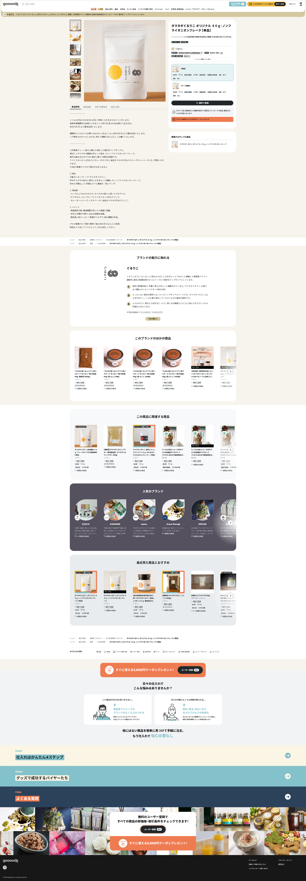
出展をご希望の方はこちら (257, 864)
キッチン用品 (131, 9)
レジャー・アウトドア (193, 9)
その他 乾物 (101, 243)
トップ (72, 240)
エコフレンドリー (158, 312)
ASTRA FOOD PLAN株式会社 (189, 53)
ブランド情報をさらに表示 (203, 59)
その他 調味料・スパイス (114, 240)
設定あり (187, 56)
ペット (167, 9)
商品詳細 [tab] (87, 107)
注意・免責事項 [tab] (101, 107)
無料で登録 (80, 382)
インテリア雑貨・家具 (145, 9)
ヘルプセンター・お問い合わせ (258, 868)
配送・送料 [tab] (115, 107)
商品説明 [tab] (75, 106)
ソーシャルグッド (146, 312)
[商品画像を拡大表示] (125, 61)
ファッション (159, 9)
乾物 (91, 243)
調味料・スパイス (96, 240)
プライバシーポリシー (285, 860)
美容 (116, 9)
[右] (230, 371)
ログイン (292, 4)
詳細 (221, 53)
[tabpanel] (118, 170)
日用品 (122, 9)
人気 (94, 9)
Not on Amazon (133, 312)
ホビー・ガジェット (208, 9)
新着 (101, 9)
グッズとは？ (253, 860)
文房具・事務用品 (177, 9)
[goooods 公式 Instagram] (5, 867)
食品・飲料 (109, 9)
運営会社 (281, 864)
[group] (190, 670)
